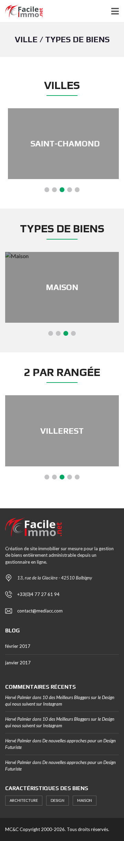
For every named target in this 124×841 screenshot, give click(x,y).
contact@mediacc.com (40, 610)
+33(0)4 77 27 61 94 (38, 594)
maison (84, 800)
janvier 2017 (18, 662)
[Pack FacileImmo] (21, 11)
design (57, 800)
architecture (24, 800)
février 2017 (17, 646)
